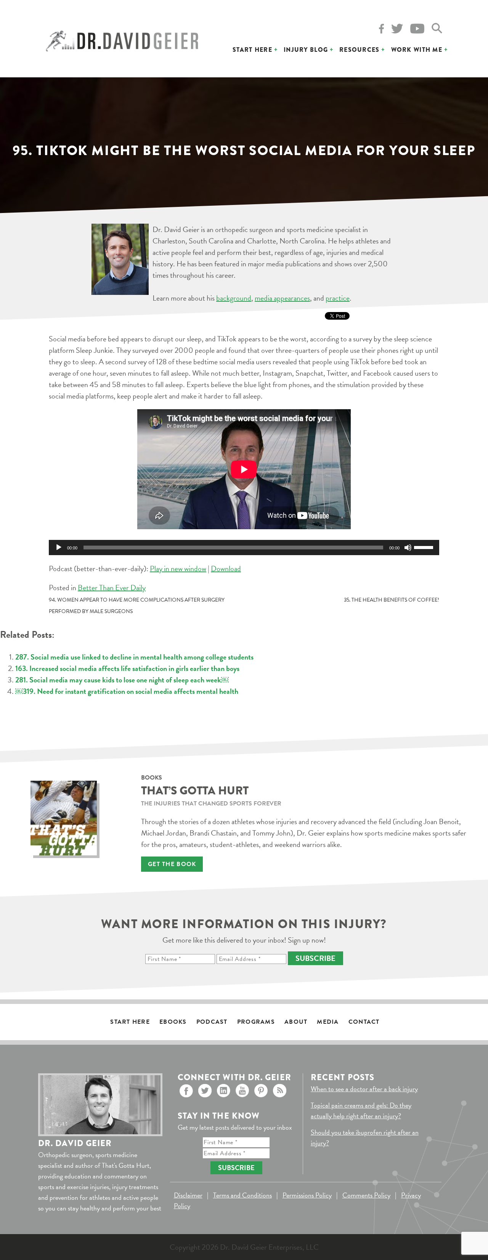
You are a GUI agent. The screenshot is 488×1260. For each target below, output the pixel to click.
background (233, 298)
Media (328, 1021)
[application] (244, 547)
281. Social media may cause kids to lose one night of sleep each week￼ (122, 679)
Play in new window (178, 568)
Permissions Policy (307, 1195)
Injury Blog (306, 49)
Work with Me (416, 49)
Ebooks (173, 1021)
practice (338, 298)
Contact (364, 1021)
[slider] (424, 547)
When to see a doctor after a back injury (364, 1089)
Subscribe (315, 958)
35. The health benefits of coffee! (391, 600)
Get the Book (172, 864)
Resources (359, 49)
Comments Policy (366, 1195)
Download (226, 568)
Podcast (212, 1021)
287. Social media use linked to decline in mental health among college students (134, 657)
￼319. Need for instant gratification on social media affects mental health (126, 691)
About (295, 1021)
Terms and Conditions (242, 1195)
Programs (256, 1021)
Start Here (252, 49)
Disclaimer (188, 1195)
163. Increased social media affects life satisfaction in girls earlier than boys (127, 668)
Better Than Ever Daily (112, 587)
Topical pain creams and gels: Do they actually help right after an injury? (361, 1110)
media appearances (282, 298)
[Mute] (408, 547)
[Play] (59, 547)
